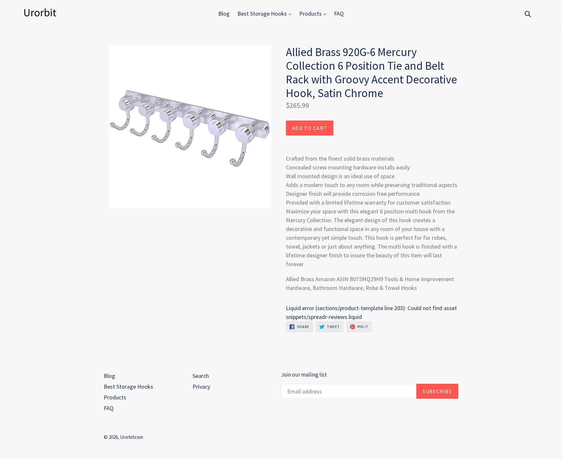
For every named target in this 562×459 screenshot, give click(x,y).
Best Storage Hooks (262, 13)
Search (201, 376)
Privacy (201, 386)
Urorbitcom (131, 437)
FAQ (339, 13)
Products (311, 13)
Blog (224, 13)
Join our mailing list (304, 374)
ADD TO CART (309, 128)
